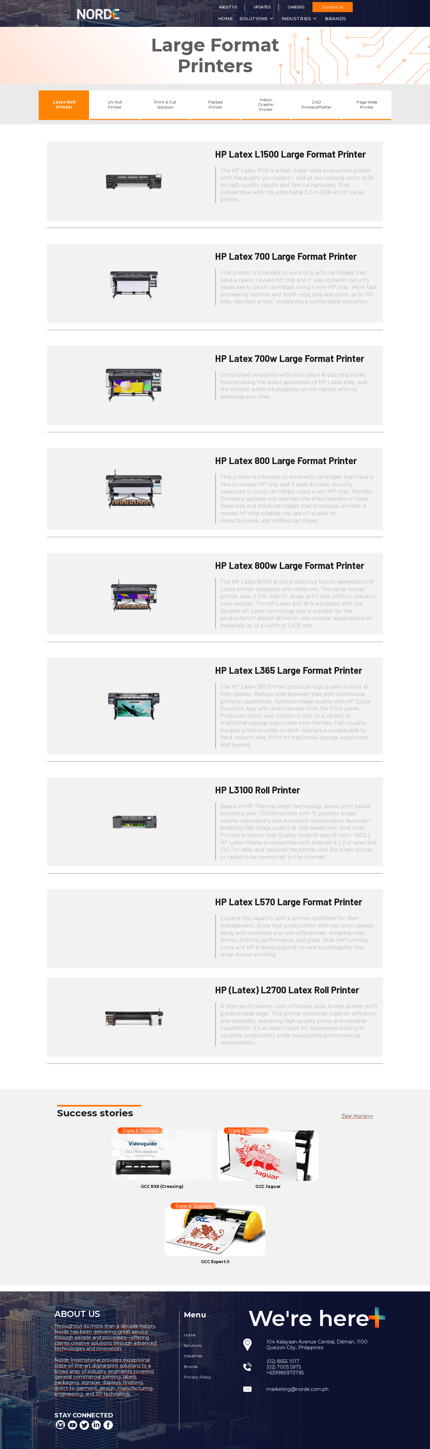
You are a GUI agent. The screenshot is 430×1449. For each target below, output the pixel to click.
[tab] (64, 105)
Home (225, 18)
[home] (106, 13)
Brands (191, 1366)
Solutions (193, 1345)
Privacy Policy (197, 1377)
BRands (335, 18)
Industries (193, 1356)
